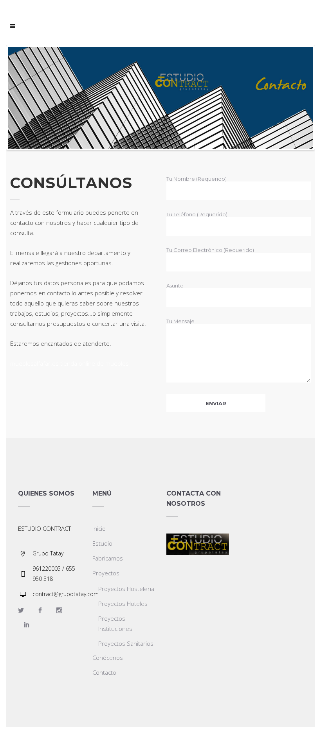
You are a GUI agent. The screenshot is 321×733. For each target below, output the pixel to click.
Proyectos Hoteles (123, 603)
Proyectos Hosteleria (126, 589)
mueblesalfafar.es (34, 363)
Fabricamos (107, 558)
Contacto (104, 672)
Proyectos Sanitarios (125, 643)
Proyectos (105, 573)
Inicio (99, 528)
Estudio (102, 543)
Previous (19, 98)
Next (301, 98)
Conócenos (107, 657)
